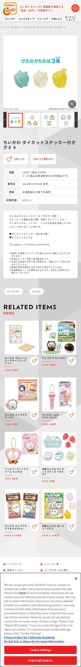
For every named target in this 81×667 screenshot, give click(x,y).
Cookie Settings (40, 650)
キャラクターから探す (57, 570)
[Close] (76, 578)
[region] (40, 620)
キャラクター (13, 291)
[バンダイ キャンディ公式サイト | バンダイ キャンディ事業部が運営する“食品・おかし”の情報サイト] (10, 9)
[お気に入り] (34, 361)
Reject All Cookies (40, 660)
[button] (5, 120)
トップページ (14, 564)
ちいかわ (36, 291)
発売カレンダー (15, 570)
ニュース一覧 (52, 564)
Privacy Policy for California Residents (29, 637)
